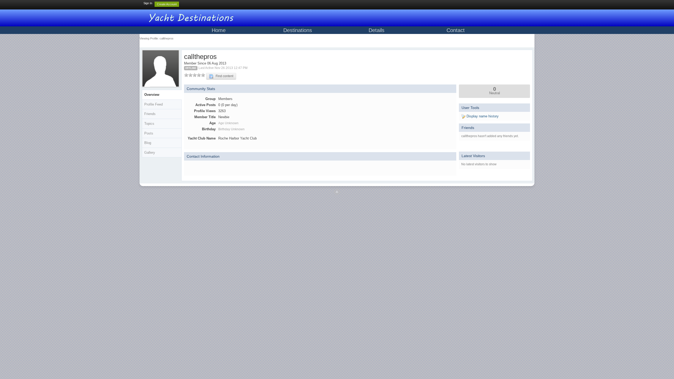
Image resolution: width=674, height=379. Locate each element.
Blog (147, 143)
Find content (223, 76)
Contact (456, 30)
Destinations (297, 30)
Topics (149, 124)
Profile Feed (153, 104)
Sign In (147, 3)
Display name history (482, 116)
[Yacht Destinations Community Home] (192, 17)
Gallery (149, 152)
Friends (150, 114)
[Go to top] (337, 192)
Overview (151, 95)
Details (376, 30)
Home (219, 30)
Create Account (167, 4)
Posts (148, 133)
